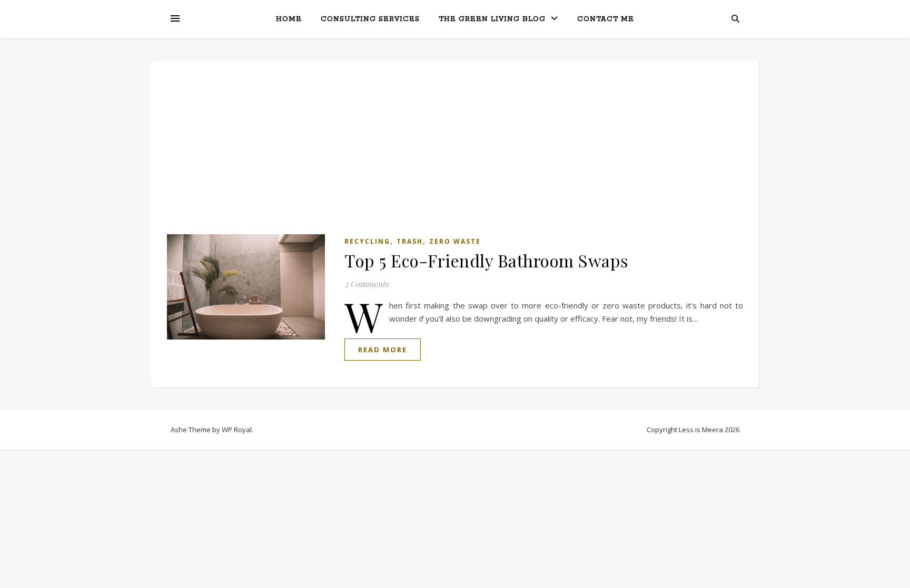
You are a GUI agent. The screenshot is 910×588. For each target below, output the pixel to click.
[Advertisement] (455, 155)
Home (289, 19)
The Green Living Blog (492, 19)
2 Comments (366, 283)
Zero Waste (455, 241)
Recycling (367, 241)
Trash (410, 241)
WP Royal (237, 429)
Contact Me (605, 19)
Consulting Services (370, 19)
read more (382, 349)
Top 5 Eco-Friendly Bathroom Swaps (486, 260)
